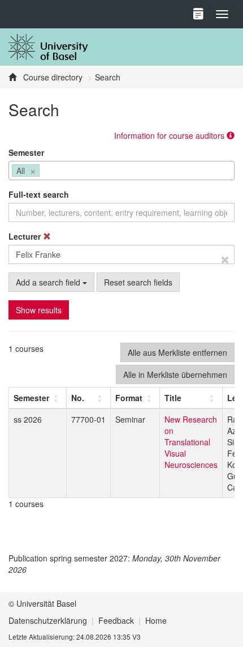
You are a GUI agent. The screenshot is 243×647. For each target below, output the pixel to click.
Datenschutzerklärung (47, 620)
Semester (26, 152)
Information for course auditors (170, 135)
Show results (39, 310)
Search (107, 77)
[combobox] (121, 170)
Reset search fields (138, 282)
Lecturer (25, 236)
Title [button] (172, 397)
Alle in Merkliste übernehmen (175, 374)
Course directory (52, 77)
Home (156, 620)
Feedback (116, 620)
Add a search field (49, 282)
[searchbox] (45, 172)
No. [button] (77, 397)
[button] (31, 397)
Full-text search (38, 194)
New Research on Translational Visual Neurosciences (191, 442)
